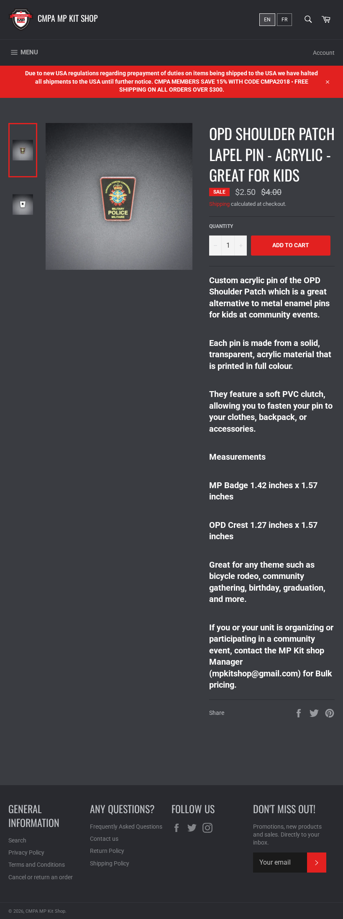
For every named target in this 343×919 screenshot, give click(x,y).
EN (267, 20)
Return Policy (107, 850)
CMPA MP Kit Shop (68, 18)
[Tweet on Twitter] (314, 712)
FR (284, 20)
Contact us (104, 838)
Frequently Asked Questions (126, 826)
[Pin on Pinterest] (330, 712)
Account (324, 52)
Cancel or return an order (40, 877)
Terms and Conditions (36, 864)
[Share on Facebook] (299, 712)
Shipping (219, 204)
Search (17, 840)
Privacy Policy (26, 852)
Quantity (221, 226)
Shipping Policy (109, 863)
